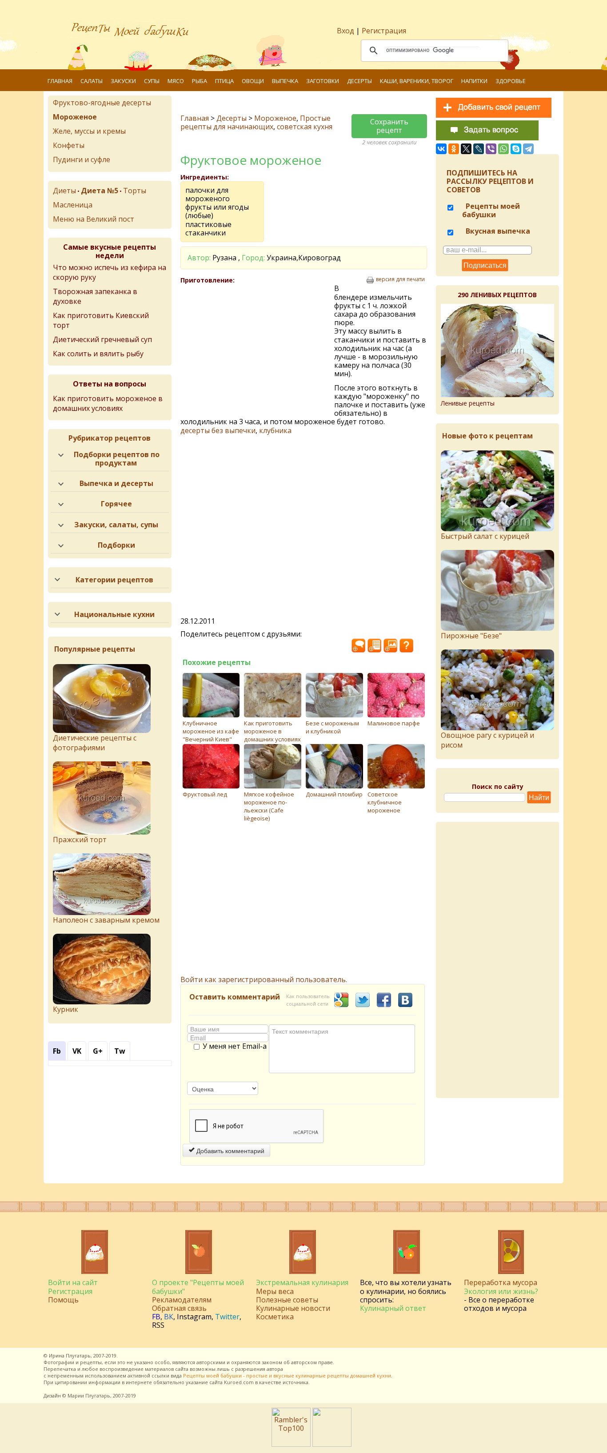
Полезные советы (287, 1300)
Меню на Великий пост (93, 219)
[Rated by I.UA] (331, 1444)
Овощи (253, 81)
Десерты (359, 81)
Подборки (116, 545)
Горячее (116, 504)
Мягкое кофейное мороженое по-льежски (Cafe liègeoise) (269, 806)
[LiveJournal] (478, 148)
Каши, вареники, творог (416, 81)
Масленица (72, 205)
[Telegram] (528, 148)
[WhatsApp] (503, 148)
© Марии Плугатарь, (87, 1395)
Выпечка (285, 81)
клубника (275, 430)
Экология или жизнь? (501, 1291)
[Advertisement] (257, 349)
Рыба (199, 81)
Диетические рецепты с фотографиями (94, 742)
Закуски (123, 81)
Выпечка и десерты (116, 483)
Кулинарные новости (293, 1308)
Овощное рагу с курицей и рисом (487, 740)
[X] (466, 148)
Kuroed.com (239, 1382)
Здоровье (510, 81)
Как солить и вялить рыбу (98, 353)
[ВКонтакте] (441, 148)
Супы (152, 81)
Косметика (275, 1317)
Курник (65, 1009)
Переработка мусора (500, 1282)
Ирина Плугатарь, (70, 1355)
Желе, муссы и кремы (89, 131)
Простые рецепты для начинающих (255, 122)
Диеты (64, 190)
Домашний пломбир (334, 794)
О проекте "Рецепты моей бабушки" (198, 1287)
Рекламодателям (182, 1300)
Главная (60, 81)
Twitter (227, 1317)
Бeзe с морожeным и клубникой (332, 727)
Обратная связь (179, 1308)
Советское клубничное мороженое (384, 802)
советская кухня (304, 126)
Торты (134, 190)
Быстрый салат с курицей (485, 536)
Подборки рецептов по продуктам (117, 459)
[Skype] (516, 148)
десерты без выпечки (218, 430)
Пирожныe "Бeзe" (471, 636)
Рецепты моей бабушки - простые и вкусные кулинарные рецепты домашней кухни (287, 1375)
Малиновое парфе (393, 723)
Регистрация (384, 31)
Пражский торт (80, 839)
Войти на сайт (73, 1282)
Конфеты (68, 145)
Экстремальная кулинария (302, 1282)
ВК (168, 1317)
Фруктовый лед (205, 794)
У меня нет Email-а (235, 1046)
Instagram (194, 1317)
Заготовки (322, 81)
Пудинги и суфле (81, 159)
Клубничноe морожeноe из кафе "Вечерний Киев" (211, 731)
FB (156, 1317)
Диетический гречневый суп (102, 339)
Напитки (474, 81)
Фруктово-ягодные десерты (102, 102)
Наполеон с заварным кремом (106, 920)
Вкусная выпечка (497, 231)
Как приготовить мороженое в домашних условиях (272, 731)
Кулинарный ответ (393, 1308)
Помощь (63, 1300)
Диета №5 (99, 190)
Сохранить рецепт (389, 126)
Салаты (91, 81)
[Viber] (491, 148)
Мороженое (275, 118)
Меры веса (275, 1291)
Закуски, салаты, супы (116, 524)
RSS (158, 1325)
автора (275, 1368)
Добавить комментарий (229, 1150)
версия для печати (400, 279)
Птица (224, 81)
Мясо (176, 81)
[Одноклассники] (453, 148)
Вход (345, 31)
